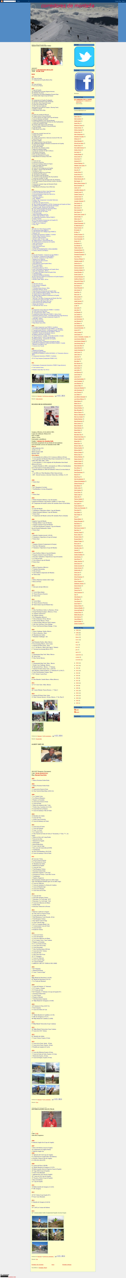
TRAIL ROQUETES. (41, 773)
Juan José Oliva (78, 345)
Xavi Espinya (77, 617)
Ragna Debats (77, 519)
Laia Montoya (77, 372)
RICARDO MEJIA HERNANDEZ (42, 404)
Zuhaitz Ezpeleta (78, 623)
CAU (36, 1133)
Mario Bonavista (78, 421)
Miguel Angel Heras (79, 436)
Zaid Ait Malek (77, 621)
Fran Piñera (77, 256)
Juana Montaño (78, 347)
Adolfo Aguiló (77, 121)
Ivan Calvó (77, 307)
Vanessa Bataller (78, 608)
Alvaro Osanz (77, 145)
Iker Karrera (77, 285)
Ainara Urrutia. (77, 127)
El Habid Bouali (78, 225)
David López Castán (79, 214)
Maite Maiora (77, 401)
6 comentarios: (48, 736)
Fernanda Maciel (78, 250)
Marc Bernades (78, 410)
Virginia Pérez (77, 612)
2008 (77, 630)
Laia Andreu (77, 368)
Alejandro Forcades (79, 136)
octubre (78, 657)
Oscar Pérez (77, 492)
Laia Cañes (77, 370)
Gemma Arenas (78, 265)
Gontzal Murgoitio (78, 276)
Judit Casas (77, 352)
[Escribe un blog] (59, 396)
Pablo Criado (77, 494)
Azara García (77, 174)
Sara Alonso (77, 559)
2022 (77, 693)
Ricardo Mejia (39, 738)
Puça (37, 1102)
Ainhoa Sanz (77, 132)
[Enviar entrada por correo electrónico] (55, 396)
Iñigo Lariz (76, 294)
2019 (77, 685)
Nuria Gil (76, 474)
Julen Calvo (77, 354)
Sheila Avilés (77, 570)
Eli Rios (76, 232)
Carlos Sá (76, 187)
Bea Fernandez (78, 176)
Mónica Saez (77, 454)
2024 (77, 698)
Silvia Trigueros (78, 581)
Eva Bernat (77, 243)
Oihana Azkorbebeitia (79, 481)
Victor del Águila (78, 610)
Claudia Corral (77, 192)
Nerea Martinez (78, 465)
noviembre (78, 659)
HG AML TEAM (40, 71)
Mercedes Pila (77, 434)
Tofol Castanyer (78, 592)
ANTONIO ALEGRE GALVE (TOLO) (43, 1109)
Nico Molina (77, 468)
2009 (77, 632)
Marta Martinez (78, 428)
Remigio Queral (78, 532)
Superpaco (77, 588)
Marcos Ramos (78, 412)
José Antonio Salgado (79, 341)
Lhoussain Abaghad (79, 388)
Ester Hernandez (78, 239)
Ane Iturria (76, 152)
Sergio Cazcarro (78, 565)
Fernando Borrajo (78, 252)
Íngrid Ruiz (77, 292)
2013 (77, 670)
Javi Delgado (77, 316)
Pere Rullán (77, 512)
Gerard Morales (78, 272)
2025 (77, 700)
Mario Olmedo (77, 425)
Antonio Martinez (78, 163)
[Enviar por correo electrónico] (58, 396)
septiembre (78, 654)
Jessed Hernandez (78, 327)
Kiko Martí (76, 361)
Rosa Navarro (77, 545)
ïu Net (75, 305)
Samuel (76, 550)
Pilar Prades (77, 514)
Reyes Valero (77, 534)
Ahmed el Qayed (78, 125)
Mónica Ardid (77, 450)
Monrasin (77, 712)
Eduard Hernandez (78, 223)
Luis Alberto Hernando (79, 396)
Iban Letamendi (78, 283)
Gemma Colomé (78, 267)
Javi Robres (77, 323)
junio (77, 647)
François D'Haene (78, 259)
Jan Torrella (77, 314)
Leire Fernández (78, 381)
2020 (77, 688)
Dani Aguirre (77, 203)
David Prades (77, 216)
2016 (77, 678)
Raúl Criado (77, 525)
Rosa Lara (76, 543)
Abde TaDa (77, 116)
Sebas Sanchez (39, 398)
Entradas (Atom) (43, 1267)
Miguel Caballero (78, 439)
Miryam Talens (78, 445)
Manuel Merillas (78, 408)
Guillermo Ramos (78, 279)
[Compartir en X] (61, 396)
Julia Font (76, 356)
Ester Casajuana (78, 236)
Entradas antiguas (66, 1264)
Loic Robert (77, 394)
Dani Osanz (77, 212)
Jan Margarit (77, 312)
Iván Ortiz (76, 310)
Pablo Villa (77, 496)
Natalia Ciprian (77, 461)
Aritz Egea (76, 167)
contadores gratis (12, 1276)
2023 (77, 695)
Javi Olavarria (77, 321)
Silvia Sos (76, 579)
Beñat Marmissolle (78, 179)
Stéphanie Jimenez (79, 583)
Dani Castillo (77, 205)
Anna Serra (77, 158)
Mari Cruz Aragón (78, 416)
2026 (77, 703)
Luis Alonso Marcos (79, 399)
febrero (77, 637)
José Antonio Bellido (79, 339)
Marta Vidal (77, 432)
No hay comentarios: (49, 396)
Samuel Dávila (77, 552)
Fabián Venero (77, 247)
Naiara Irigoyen (78, 459)
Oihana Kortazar (78, 483)
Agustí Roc (77, 123)
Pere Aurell (77, 510)
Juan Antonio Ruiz (78, 343)
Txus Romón (77, 601)
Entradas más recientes (37, 1264)
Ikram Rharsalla (78, 287)
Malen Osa (77, 403)
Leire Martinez (77, 383)
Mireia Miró (77, 441)
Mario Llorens (77, 423)
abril (77, 642)
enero (77, 634)
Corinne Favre (77, 196)
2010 (77, 663)
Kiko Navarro (77, 363)
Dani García (77, 207)
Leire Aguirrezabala (79, 379)
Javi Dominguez (78, 319)
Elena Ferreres (78, 227)
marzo (77, 639)
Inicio (53, 1264)
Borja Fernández (78, 185)
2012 (77, 668)
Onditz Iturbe (77, 488)
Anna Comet (77, 156)
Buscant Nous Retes (41, 775)
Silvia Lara (76, 572)
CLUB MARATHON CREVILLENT (44, 69)
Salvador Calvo (78, 548)
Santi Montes (77, 557)
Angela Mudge (77, 154)
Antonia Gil (77, 161)
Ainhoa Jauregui (78, 130)
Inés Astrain (77, 290)
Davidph (77, 709)
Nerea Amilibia (77, 463)
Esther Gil (76, 241)
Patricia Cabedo (78, 499)
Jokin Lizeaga (77, 332)
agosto (77, 652)
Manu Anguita (77, 405)
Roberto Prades (78, 541)
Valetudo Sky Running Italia (45, 441)
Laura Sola (77, 376)
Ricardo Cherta (78, 536)
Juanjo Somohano (78, 350)
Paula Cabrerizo (78, 505)
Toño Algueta (77, 597)
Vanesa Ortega (78, 605)
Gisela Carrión (77, 274)
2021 (77, 690)
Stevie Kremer (77, 585)
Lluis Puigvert (77, 392)
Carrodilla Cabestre (79, 190)
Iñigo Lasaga (77, 296)
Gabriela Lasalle (78, 261)
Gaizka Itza (77, 263)
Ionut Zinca (77, 299)
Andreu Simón (77, 150)
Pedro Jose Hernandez (80, 508)
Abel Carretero (77, 118)
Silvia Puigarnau (78, 577)
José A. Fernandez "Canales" (81, 336)
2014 (77, 673)
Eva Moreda (77, 245)
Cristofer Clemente (78, 201)
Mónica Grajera (78, 452)
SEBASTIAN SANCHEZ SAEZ (41, 46)
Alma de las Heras (78, 143)
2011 (77, 665)
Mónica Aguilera (78, 448)
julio (77, 649)
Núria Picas (77, 476)
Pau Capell (77, 503)
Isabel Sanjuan (78, 301)
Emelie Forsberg (78, 234)
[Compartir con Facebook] (62, 396)
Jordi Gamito (77, 334)
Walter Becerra (78, 614)
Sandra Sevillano (78, 554)
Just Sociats (77, 359)
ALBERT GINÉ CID (38, 744)
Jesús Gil (76, 330)
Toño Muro (76, 599)
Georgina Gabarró (78, 270)
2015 (77, 675)
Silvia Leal (76, 574)
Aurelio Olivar (77, 172)
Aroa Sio (76, 170)
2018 (77, 683)
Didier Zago (77, 219)
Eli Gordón (76, 230)
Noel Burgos (77, 470)
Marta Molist (77, 430)
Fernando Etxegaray (79, 254)
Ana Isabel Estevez (79, 147)
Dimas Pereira (77, 221)
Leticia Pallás (77, 385)
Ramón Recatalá (78, 521)
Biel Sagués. (77, 181)
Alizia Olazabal (78, 141)
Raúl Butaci (77, 523)
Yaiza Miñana (77, 619)
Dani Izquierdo (77, 210)
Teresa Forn (77, 590)
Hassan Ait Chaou (78, 281)
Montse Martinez (78, 456)
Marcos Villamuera (78, 414)
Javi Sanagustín (78, 325)
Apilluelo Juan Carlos (79, 165)
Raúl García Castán (79, 528)
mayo (77, 644)
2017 (77, 680)
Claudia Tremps (78, 194)
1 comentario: (48, 1099)
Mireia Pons (77, 443)
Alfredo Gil (76, 138)
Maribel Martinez (78, 419)
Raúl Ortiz (76, 530)
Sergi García (77, 563)
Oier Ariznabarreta (78, 479)
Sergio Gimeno (78, 568)
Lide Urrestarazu (78, 390)
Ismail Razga (77, 303)
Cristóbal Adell (77, 199)
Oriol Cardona (77, 490)
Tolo (37, 1259)
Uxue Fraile (77, 603)
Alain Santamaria (78, 134)
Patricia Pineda (78, 501)
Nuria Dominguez (78, 472)
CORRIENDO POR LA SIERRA (84, 99)
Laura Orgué (77, 374)
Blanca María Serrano (79, 183)
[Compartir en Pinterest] (64, 396)
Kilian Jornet (77, 365)
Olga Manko (77, 485)
